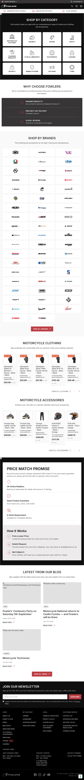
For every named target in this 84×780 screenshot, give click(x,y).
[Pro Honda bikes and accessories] (15, 263)
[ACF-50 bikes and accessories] (68, 152)
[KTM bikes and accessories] (42, 226)
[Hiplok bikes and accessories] (68, 198)
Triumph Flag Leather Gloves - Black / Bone (26, 425)
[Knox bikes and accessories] (68, 217)
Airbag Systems (32, 71)
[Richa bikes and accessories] (15, 272)
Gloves (52, 42)
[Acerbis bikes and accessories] (42, 152)
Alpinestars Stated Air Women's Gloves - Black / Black (9, 370)
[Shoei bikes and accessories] (42, 290)
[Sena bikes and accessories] (42, 281)
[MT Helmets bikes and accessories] (15, 244)
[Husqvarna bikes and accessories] (42, 207)
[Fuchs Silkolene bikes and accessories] (15, 189)
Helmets (32, 42)
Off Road (52, 71)
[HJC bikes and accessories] (15, 207)
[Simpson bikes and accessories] (68, 290)
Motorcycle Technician (16, 658)
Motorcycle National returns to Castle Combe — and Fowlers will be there (61, 614)
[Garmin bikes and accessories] (68, 189)
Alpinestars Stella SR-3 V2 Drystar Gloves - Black (73, 369)
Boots (71, 42)
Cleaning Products (12, 57)
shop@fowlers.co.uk (69, 547)
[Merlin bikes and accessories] (15, 235)
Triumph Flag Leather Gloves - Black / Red (10, 425)
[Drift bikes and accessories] (68, 171)
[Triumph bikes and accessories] (15, 300)
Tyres (72, 71)
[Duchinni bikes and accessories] (15, 180)
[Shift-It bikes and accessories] (15, 290)
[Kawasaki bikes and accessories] (15, 217)
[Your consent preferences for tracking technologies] (80, 776)
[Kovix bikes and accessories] (15, 226)
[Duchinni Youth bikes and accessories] (42, 180)
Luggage (72, 57)
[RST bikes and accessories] (42, 272)
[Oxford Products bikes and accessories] (42, 254)
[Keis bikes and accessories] (42, 217)
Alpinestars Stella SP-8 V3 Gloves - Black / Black (57, 369)
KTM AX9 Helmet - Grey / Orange (74, 425)
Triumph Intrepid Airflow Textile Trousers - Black (42, 426)
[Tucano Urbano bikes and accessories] (68, 300)
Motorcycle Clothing (12, 42)
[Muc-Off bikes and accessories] (42, 244)
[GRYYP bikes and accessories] (42, 198)
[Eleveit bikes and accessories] (68, 180)
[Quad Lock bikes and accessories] (42, 263)
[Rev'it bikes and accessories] (68, 263)
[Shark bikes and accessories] (68, 281)
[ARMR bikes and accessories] (15, 171)
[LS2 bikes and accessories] (68, 226)
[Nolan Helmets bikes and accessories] (68, 244)
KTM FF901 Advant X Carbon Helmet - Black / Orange (58, 427)
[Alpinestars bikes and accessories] (42, 161)
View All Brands (40, 329)
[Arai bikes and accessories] (68, 161)
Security (12, 71)
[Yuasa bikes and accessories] (42, 318)
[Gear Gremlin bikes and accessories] (15, 198)
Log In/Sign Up (77, 1)
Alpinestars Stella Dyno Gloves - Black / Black (25, 369)
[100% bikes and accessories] (15, 152)
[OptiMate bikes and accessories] (15, 254)
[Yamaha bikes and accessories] (15, 318)
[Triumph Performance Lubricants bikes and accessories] (42, 300)
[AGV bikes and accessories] (15, 161)
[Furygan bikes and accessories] (42, 189)
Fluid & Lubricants (32, 57)
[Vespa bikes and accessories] (42, 309)
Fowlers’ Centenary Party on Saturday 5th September (19, 613)
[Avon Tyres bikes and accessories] (42, 171)
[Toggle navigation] (81, 6)
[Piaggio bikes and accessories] (68, 254)
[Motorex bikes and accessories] (68, 235)
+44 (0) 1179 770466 (74, 756)
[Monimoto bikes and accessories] (42, 235)
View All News (40, 674)
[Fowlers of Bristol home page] (8, 6)
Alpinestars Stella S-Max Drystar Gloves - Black (41, 369)
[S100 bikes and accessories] (68, 272)
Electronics (52, 57)
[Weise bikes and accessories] (68, 309)
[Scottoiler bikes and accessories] (15, 281)
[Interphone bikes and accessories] (68, 207)
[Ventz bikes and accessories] (15, 309)
